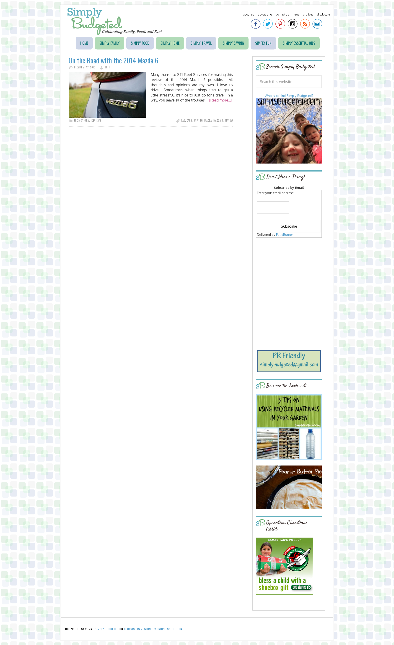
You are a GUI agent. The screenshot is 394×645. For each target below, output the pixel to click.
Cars (189, 120)
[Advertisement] (288, 271)
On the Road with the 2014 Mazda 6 (113, 60)
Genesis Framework (138, 629)
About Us (248, 14)
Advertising (265, 14)
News (296, 14)
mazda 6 (218, 120)
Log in (178, 629)
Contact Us (282, 14)
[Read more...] (220, 100)
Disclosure (323, 14)
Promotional (82, 120)
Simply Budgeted (114, 21)
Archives (308, 14)
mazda (208, 120)
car (183, 120)
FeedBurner (284, 235)
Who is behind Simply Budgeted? (289, 96)
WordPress (162, 629)
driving (198, 120)
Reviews (96, 120)
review (229, 120)
